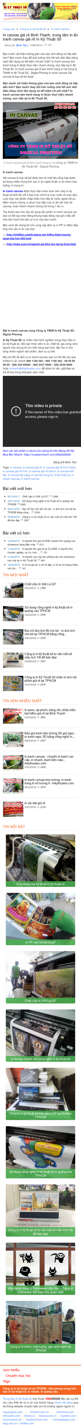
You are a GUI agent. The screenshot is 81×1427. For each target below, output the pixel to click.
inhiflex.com (27, 1423)
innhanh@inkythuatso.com (25, 368)
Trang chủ (9, 29)
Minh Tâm (22, 45)
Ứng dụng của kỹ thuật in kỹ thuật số (40, 884)
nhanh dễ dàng (63, 1402)
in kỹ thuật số (62, 475)
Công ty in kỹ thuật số (33, 28)
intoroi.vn (29, 1416)
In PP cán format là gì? (40, 942)
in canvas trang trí (42, 475)
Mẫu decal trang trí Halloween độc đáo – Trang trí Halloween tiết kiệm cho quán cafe (40, 1290)
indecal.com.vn (48, 1416)
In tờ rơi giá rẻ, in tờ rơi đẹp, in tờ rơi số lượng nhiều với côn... (43, 566)
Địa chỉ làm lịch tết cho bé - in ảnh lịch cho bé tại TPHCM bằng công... (42, 510)
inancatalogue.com (64, 1419)
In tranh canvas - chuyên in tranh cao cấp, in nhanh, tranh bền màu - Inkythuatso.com (48, 760)
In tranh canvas (60, 28)
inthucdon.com (11, 1416)
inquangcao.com (13, 1412)
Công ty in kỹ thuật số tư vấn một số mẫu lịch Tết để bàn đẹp (42, 518)
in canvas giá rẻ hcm (15, 471)
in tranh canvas (30, 479)
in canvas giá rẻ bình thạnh (59, 467)
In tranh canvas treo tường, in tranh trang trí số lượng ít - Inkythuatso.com (49, 781)
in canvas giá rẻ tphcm (42, 471)
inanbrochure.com (37, 1419)
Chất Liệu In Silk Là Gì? (35, 496)
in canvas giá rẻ (32, 467)
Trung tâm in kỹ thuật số (17, 1399)
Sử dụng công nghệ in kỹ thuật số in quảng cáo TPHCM (41, 502)
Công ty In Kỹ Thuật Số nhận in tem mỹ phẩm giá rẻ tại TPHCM (50, 679)
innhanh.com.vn (39, 1412)
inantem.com (68, 1416)
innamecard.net (12, 1419)
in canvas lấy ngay (19, 475)
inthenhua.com (65, 1412)
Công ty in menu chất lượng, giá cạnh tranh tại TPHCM (40, 1348)
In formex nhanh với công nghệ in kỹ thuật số (40, 1059)
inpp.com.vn (10, 1423)
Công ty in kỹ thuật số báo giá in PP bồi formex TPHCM (40, 1115)
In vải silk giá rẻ (34, 803)
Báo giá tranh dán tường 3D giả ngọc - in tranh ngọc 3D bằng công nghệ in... (50, 735)
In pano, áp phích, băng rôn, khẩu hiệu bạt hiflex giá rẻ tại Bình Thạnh (50, 711)
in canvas (15, 467)
